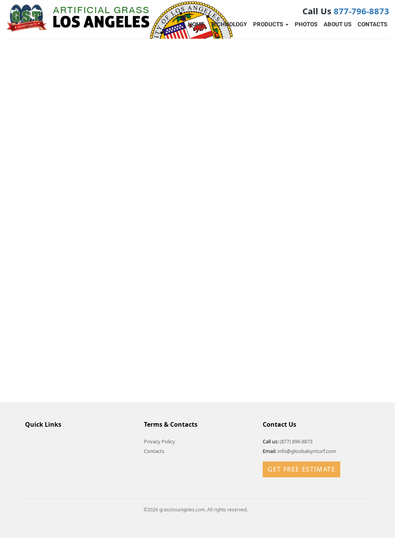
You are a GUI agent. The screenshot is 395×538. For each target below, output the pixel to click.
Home (196, 24)
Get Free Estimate (301, 469)
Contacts (372, 24)
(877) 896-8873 (296, 441)
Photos (306, 24)
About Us (337, 24)
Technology (228, 24)
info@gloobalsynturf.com (306, 451)
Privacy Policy (159, 441)
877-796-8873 (361, 11)
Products (269, 24)
